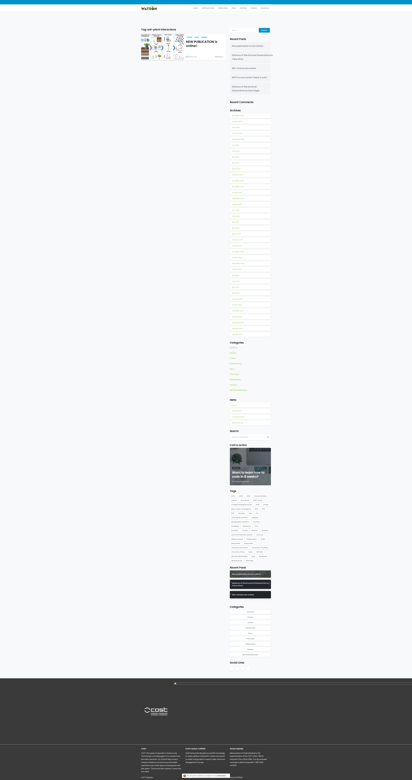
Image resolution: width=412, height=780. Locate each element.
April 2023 (235, 228)
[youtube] (262, 2)
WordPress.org (237, 423)
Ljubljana (254, 517)
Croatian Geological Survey (241, 505)
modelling (235, 526)
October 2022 (237, 258)
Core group (245, 500)
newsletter (247, 526)
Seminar (254, 530)
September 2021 (238, 323)
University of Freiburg (260, 548)
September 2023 (238, 198)
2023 (241, 496)
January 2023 (237, 246)
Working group (236, 561)
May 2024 (235, 157)
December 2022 (238, 252)
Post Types (234, 374)
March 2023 (236, 234)
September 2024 (238, 139)
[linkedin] (265, 2)
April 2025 (235, 127)
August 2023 (236, 204)
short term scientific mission (242, 535)
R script (245, 530)
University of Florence (239, 548)
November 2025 (238, 116)
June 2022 (236, 281)
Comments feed (238, 417)
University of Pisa (237, 552)
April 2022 (235, 293)
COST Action (257, 500)
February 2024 (237, 175)
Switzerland (235, 543)
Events (233, 358)
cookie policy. (221, 776)
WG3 (253, 556)
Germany (241, 513)
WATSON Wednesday (238, 390)
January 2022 (237, 305)
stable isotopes (237, 539)
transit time (248, 543)
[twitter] (259, 2)
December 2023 (238, 181)
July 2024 (235, 145)
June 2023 (236, 216)
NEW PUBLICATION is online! (201, 43)
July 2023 (235, 210)
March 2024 (236, 169)
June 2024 (236, 151)
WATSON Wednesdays (239, 556)
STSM (263, 539)
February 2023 (237, 240)
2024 (249, 496)
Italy (250, 513)
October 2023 (237, 192)
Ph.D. (256, 526)
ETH (232, 513)
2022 (233, 496)
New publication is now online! (247, 45)
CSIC (257, 505)
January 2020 (237, 334)
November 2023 (238, 187)
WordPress (263, 556)
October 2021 (237, 317)
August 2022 (237, 269)
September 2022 (238, 263)
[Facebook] (256, 2)
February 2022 (237, 299)
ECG (256, 509)
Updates (233, 385)
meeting (256, 522)
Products (234, 530)
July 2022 (235, 275)
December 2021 (237, 311)
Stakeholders (235, 379)
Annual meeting (260, 496)
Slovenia (260, 535)
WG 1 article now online (244, 68)
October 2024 (237, 133)
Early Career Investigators (241, 509)
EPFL (263, 509)
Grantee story (236, 363)
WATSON (259, 552)
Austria (234, 500)
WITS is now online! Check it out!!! (249, 77)
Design (266, 505)
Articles (233, 353)
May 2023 (235, 222)
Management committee (240, 522)
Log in (234, 405)
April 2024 (235, 163)
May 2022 (235, 287)
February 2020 (237, 328)
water (250, 552)
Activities (234, 347)
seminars (264, 530)
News (232, 369)
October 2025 (237, 122)
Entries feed (236, 411)
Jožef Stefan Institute (239, 517)
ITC (257, 513)
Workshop (249, 561)
